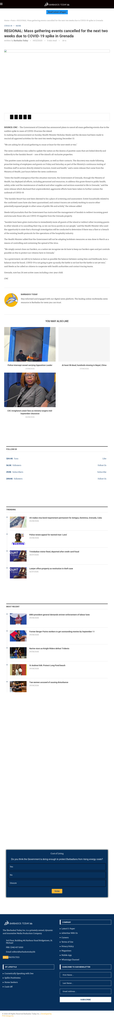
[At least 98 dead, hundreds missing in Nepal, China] (84, 344)
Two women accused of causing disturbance (48, 682)
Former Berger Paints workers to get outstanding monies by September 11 (62, 631)
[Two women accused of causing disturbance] (18, 686)
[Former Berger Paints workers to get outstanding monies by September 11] (18, 636)
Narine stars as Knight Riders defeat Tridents (49, 648)
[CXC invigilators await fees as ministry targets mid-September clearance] (30, 390)
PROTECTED (13, 957)
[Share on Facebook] (11, 117)
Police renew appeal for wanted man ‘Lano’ (48, 535)
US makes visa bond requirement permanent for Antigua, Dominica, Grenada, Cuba (65, 518)
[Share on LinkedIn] (20, 117)
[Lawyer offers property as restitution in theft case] (18, 572)
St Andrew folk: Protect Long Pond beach (47, 665)
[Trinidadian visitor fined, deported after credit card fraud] (18, 556)
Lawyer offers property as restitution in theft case (51, 568)
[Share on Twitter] (16, 117)
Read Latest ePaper (57, 12)
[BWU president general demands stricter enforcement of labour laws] (18, 619)
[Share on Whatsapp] (25, 117)
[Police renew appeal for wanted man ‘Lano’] (18, 539)
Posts (13, 20)
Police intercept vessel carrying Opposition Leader (30, 365)
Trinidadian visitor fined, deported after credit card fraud (54, 552)
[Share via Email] (29, 117)
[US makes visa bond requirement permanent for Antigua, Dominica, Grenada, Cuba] (18, 522)
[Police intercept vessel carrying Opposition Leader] (30, 344)
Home (6, 20)
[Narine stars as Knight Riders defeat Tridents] (18, 652)
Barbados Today (21, 40)
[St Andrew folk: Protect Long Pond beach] (18, 669)
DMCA (5, 957)
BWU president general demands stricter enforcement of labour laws (59, 615)
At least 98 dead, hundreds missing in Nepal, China (84, 365)
